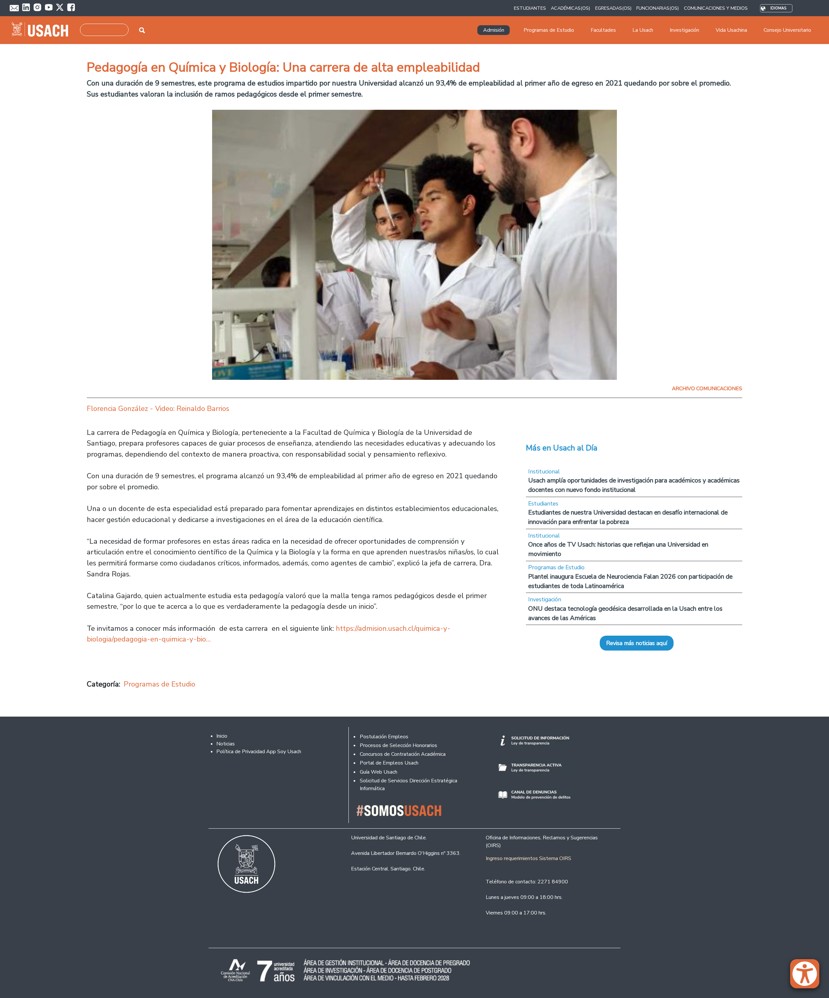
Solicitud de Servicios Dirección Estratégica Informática (408, 784)
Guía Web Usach (378, 772)
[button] (808, 976)
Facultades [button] (603, 30)
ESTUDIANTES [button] (530, 8)
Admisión (493, 30)
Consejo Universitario (787, 30)
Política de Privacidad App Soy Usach (258, 751)
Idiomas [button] (778, 8)
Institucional (544, 471)
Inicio (221, 736)
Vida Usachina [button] (731, 30)
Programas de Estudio (159, 684)
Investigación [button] (684, 30)
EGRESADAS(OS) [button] (613, 8)
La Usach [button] (642, 30)
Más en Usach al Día (561, 448)
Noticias (225, 743)
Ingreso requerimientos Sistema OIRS (528, 858)
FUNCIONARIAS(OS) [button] (657, 8)
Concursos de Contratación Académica (403, 754)
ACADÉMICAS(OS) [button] (570, 8)
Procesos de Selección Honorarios (398, 745)
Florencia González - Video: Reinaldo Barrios (158, 408)
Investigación (544, 599)
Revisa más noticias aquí (636, 643)
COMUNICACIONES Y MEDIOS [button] (716, 8)
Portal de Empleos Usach (389, 762)
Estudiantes (543, 503)
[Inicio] (42, 30)
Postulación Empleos (384, 736)
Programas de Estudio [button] (549, 30)
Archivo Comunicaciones (707, 388)
